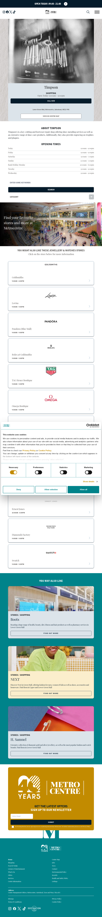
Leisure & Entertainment (16, 869)
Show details (88, 482)
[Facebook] (7, 12)
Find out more (51, 633)
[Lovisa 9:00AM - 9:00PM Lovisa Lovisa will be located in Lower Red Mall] (51, 295)
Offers (10, 875)
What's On (11, 872)
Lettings (54, 881)
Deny (18, 489)
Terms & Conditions (15, 902)
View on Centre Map (51, 116)
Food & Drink (13, 866)
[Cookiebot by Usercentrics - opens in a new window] (88, 425)
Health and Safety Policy (60, 878)
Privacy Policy (29, 450)
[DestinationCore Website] (34, 908)
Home (10, 860)
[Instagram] (3, 11)
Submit (51, 822)
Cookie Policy (45, 450)
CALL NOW (51, 101)
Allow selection (51, 489)
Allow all (83, 489)
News (53, 866)
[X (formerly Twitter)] (10, 11)
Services (11, 878)
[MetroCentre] (51, 12)
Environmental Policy (59, 872)
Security (54, 875)
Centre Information (14, 881)
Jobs (53, 863)
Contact (54, 869)
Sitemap (11, 899)
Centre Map (56, 860)
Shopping (11, 863)
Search (51, 189)
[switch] (38, 472)
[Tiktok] (14, 11)
